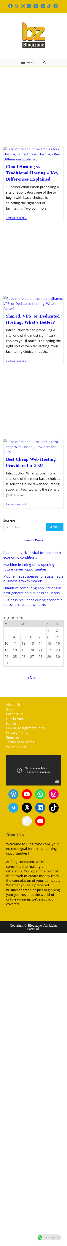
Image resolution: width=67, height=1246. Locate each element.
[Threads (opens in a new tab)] (17, 6)
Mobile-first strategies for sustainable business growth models (33, 578)
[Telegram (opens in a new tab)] (55, 6)
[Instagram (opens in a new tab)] (23, 6)
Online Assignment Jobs (25, 728)
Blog (9, 709)
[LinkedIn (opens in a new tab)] (29, 6)
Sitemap (12, 737)
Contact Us (14, 714)
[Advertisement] (33, 101)
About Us (13, 704)
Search (9, 520)
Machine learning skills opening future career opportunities (28, 566)
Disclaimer (14, 718)
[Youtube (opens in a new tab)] (35, 6)
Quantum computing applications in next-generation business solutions (32, 590)
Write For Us (16, 747)
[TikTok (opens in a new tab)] (49, 6)
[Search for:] (44, 62)
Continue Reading (16, 218)
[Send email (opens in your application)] (42, 6)
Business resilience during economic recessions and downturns (32, 602)
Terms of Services (20, 742)
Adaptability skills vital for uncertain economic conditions (32, 555)
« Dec (31, 677)
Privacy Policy (17, 732)
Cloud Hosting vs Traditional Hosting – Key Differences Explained (32, 172)
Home (11, 723)
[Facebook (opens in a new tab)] (11, 6)
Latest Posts (33, 540)
